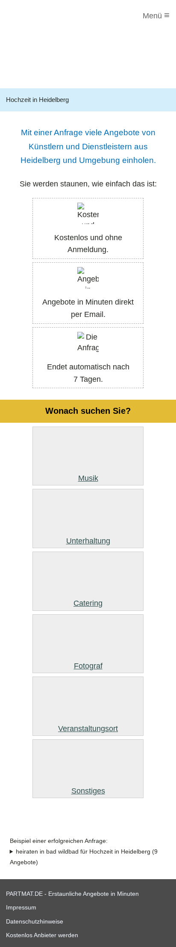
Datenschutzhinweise (34, 921)
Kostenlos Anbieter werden (42, 935)
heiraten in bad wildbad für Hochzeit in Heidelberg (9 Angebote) (84, 857)
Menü (156, 15)
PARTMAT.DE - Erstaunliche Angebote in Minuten (72, 893)
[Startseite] (41, 16)
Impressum (21, 907)
